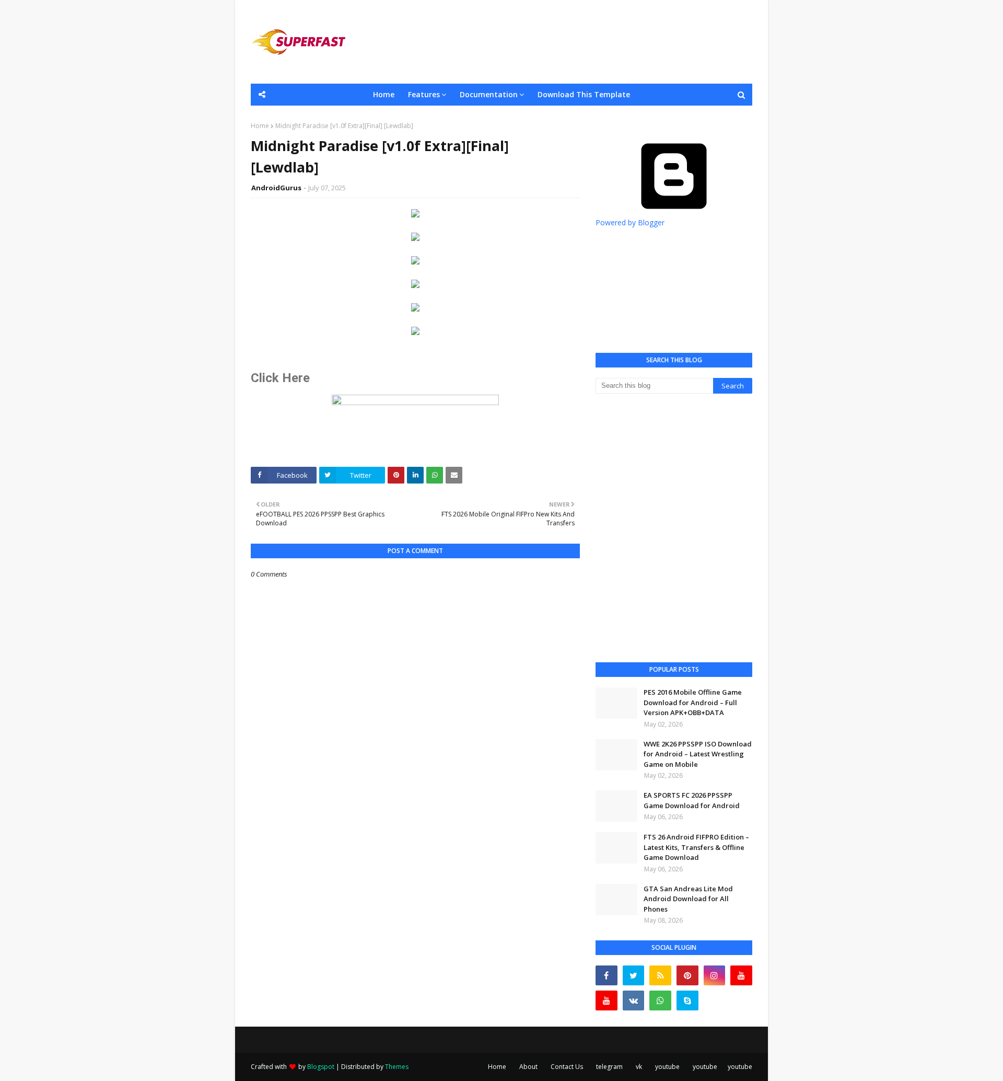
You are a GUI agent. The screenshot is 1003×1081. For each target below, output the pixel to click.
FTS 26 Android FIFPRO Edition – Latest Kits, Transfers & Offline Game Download (696, 847)
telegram (609, 1066)
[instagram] (715, 975)
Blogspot (320, 1066)
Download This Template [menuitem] (584, 94)
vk (639, 1066)
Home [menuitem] (383, 94)
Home (260, 125)
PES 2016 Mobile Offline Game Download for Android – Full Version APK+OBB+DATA (693, 702)
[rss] (660, 975)
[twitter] (634, 975)
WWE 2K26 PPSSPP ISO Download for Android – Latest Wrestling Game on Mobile (698, 754)
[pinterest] (687, 975)
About (528, 1066)
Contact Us (567, 1066)
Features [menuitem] (424, 94)
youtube (667, 1066)
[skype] (687, 1000)
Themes (397, 1066)
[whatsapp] (660, 1000)
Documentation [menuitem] (489, 94)
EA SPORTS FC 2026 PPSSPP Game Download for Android (692, 800)
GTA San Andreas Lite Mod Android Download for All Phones (688, 899)
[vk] (634, 1000)
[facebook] (606, 975)
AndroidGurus (276, 187)
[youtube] (741, 975)
